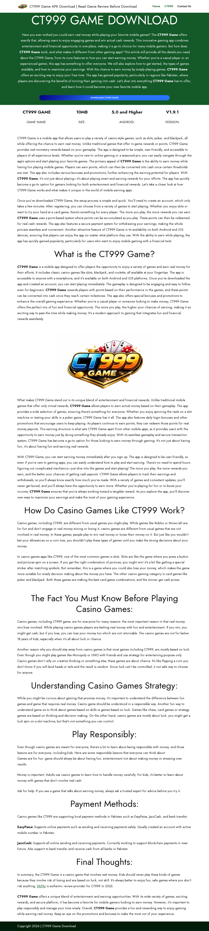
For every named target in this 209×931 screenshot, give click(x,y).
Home (156, 6)
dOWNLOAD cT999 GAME (104, 97)
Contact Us (184, 6)
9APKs (41, 886)
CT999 (168, 6)
